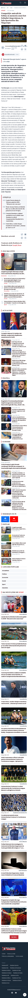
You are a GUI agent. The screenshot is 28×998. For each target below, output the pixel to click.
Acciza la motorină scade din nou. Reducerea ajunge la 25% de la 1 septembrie (19, 484)
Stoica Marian (23, 614)
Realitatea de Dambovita (18, 46)
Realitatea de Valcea (6, 980)
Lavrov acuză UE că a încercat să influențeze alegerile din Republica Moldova (19, 419)
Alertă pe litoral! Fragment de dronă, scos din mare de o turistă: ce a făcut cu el (19, 344)
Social (5, 283)
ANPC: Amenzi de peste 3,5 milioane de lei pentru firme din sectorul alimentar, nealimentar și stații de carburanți (19, 494)
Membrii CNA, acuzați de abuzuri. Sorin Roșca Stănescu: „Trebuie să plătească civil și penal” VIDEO (19, 372)
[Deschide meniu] (25, 3)
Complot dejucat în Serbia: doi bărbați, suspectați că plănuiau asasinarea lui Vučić (11, 335)
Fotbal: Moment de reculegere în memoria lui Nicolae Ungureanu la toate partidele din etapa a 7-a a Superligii (12, 847)
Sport (11, 7)
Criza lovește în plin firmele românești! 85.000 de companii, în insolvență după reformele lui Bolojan (13, 466)
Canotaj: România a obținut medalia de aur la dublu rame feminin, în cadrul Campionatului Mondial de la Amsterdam (15, 217)
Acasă (4, 7)
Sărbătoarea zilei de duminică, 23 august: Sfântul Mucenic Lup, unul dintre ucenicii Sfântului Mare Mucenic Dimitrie (14, 296)
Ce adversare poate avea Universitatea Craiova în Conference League (13, 817)
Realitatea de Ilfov (15, 975)
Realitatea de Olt (5, 975)
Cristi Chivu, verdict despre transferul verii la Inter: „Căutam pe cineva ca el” (15, 225)
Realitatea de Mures (6, 978)
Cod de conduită (19, 956)
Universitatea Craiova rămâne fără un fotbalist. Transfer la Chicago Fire (15, 302)
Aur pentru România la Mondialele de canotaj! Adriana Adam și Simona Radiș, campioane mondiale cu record (14, 730)
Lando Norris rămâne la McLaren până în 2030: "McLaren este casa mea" (13, 202)
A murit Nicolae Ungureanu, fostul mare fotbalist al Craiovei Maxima (12, 874)
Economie (4, 275)
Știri (7, 7)
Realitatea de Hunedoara (15, 968)
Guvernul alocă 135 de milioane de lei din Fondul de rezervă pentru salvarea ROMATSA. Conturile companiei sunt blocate (19, 505)
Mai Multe (14, 937)
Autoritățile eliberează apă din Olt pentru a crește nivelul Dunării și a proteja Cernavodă (14, 287)
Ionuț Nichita (23, 699)
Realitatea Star (5, 968)
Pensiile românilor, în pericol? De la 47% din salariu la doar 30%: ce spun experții (18, 475)
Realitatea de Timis (16, 978)
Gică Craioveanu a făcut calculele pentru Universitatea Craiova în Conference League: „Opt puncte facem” (12, 760)
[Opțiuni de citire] (24, 994)
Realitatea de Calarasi (6, 973)
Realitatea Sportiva (14, 965)
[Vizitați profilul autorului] (2, 47)
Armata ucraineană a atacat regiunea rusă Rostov (18, 411)
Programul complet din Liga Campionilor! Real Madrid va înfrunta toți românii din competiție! (13, 902)
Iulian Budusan (23, 870)
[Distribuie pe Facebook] (25, 45)
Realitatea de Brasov (17, 980)
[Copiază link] (22, 45)
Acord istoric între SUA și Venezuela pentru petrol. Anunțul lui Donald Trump (19, 428)
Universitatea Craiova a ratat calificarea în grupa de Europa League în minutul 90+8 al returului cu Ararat (14, 931)
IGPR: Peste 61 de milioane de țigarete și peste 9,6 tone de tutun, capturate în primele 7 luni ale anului (19, 353)
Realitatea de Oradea (17, 973)
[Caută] (20, 3)
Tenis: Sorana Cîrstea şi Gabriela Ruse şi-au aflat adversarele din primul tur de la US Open (15, 208)
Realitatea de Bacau (6, 970)
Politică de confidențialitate (8, 956)
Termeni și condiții (11, 953)
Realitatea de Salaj (16, 970)
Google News (17, 245)
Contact (3, 953)
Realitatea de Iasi (5, 983)
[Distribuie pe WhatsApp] (22, 49)
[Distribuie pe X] (25, 49)
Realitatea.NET (5, 965)
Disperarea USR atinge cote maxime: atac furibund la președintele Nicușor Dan (19, 363)
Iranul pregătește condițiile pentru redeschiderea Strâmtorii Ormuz (17, 436)
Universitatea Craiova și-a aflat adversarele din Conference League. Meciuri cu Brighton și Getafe (13, 788)
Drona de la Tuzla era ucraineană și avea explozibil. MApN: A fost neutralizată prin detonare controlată (14, 281)
